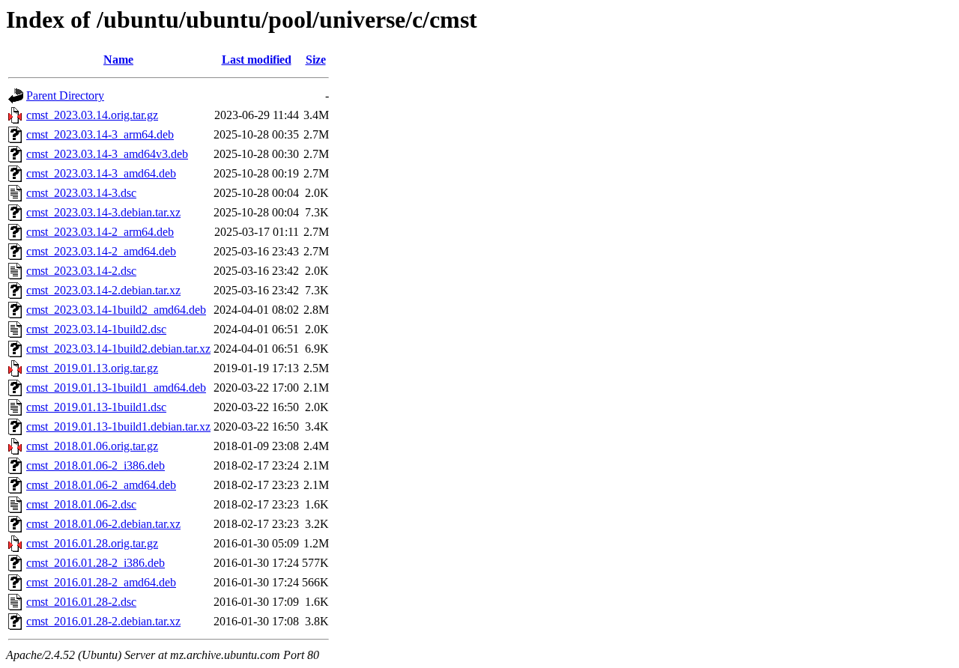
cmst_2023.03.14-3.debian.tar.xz (103, 212)
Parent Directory (65, 95)
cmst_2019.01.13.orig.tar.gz (92, 368)
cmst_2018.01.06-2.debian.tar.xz (103, 523)
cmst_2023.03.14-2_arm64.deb (100, 231)
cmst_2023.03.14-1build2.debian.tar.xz (118, 348)
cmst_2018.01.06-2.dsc (81, 504)
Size (316, 59)
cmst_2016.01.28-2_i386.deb (95, 562)
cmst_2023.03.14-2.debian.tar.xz (103, 290)
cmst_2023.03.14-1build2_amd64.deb (116, 309)
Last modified (256, 59)
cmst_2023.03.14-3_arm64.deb (100, 134)
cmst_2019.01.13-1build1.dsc (96, 407)
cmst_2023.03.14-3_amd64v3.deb (107, 154)
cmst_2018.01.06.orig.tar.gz (92, 446)
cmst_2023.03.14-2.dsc (81, 270)
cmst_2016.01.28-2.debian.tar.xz (103, 621)
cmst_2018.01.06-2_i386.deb (95, 465)
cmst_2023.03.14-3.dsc (81, 192)
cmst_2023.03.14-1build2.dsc (96, 329)
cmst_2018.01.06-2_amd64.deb (101, 485)
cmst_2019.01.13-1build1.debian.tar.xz (118, 426)
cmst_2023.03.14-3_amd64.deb (101, 173)
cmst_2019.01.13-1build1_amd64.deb (116, 387)
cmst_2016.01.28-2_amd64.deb (101, 582)
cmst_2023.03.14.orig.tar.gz (92, 115)
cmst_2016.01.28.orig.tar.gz (92, 543)
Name (118, 59)
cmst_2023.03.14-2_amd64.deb (101, 251)
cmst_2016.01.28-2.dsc (81, 601)
